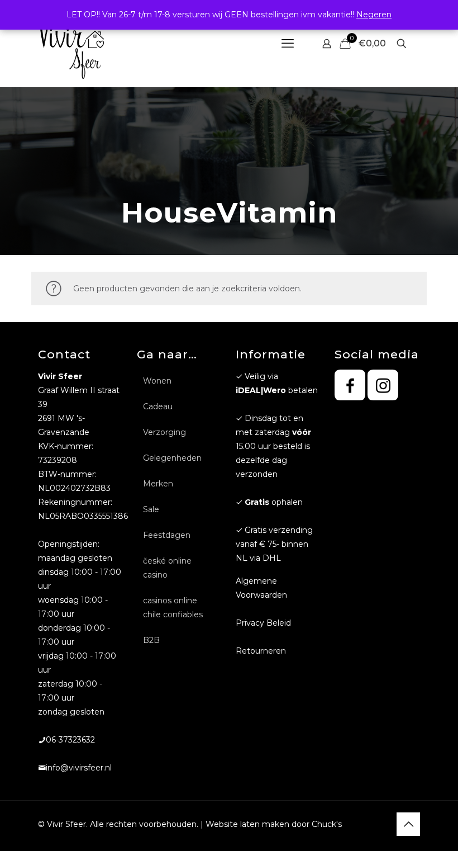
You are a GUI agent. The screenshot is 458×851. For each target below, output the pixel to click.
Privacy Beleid (263, 623)
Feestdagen (166, 535)
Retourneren (261, 651)
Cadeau (158, 406)
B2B (151, 640)
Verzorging (164, 432)
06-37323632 (70, 740)
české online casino (167, 568)
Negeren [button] (374, 15)
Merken (158, 484)
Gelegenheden (172, 458)
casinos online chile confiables (173, 607)
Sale (151, 509)
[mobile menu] (287, 43)
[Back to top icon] (408, 824)
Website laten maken (247, 824)
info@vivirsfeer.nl (79, 768)
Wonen (157, 381)
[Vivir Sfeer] (71, 43)
